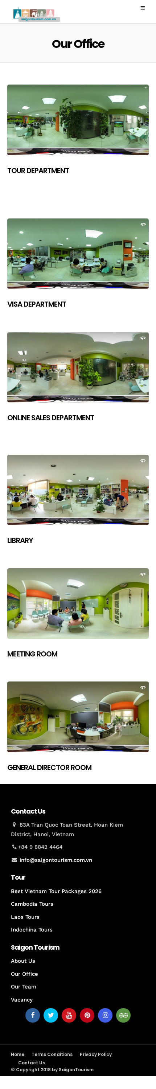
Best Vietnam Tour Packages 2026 (56, 891)
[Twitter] (51, 1015)
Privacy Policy (96, 1054)
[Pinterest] (87, 1015)
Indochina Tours (32, 929)
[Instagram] (105, 1015)
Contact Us (31, 1063)
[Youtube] (69, 1015)
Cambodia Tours (32, 904)
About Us (23, 961)
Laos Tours (25, 917)
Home (17, 1054)
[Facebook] (32, 1015)
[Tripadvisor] (123, 1015)
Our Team (23, 986)
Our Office (24, 974)
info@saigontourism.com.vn (56, 860)
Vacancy (22, 999)
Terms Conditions (52, 1054)
